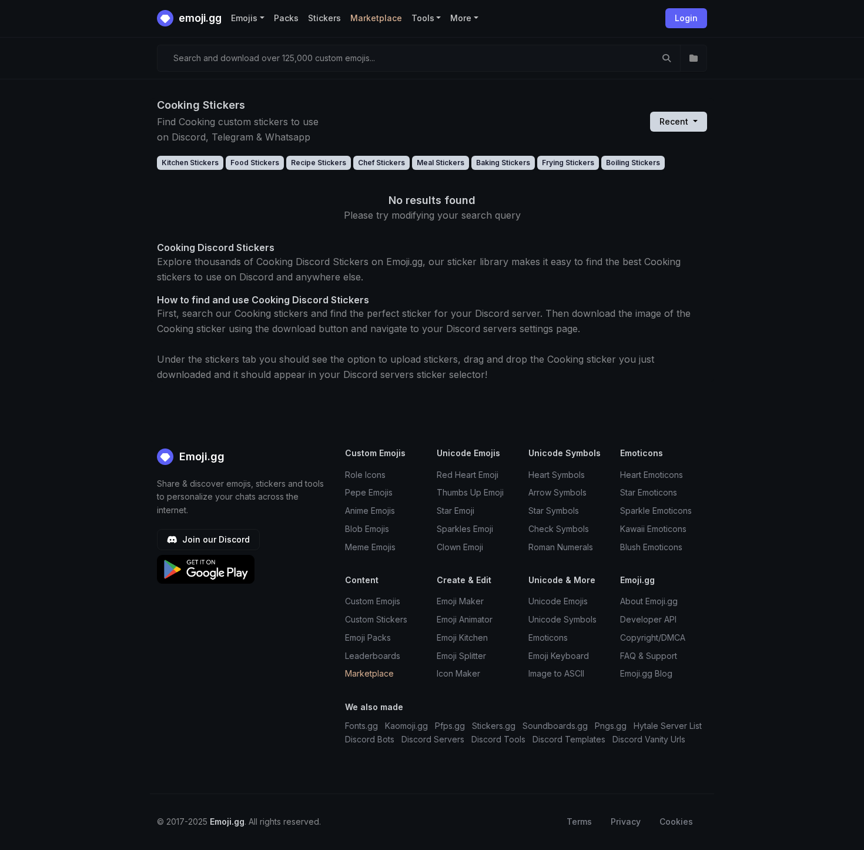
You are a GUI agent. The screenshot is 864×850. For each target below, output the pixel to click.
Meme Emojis (370, 547)
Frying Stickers (568, 162)
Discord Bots (369, 739)
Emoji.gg (200, 456)
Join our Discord (215, 539)
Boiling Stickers (633, 162)
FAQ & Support (648, 656)
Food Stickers (254, 162)
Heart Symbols (556, 475)
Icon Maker (458, 673)
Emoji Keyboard (558, 656)
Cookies (676, 821)
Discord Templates (569, 739)
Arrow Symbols (557, 492)
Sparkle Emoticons (656, 511)
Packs (286, 18)
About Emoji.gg (649, 601)
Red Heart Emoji (467, 475)
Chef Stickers (381, 162)
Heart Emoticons (651, 475)
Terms (579, 821)
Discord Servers (432, 739)
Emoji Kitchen (462, 637)
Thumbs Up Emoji (470, 492)
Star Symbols (553, 511)
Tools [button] (422, 18)
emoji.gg (199, 18)
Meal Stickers (440, 162)
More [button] (460, 18)
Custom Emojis (372, 601)
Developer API (648, 619)
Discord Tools (498, 739)
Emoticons (548, 637)
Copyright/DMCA (652, 637)
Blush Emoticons (651, 547)
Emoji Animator (465, 619)
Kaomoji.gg (406, 726)
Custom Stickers (376, 619)
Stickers (324, 18)
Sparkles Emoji (465, 529)
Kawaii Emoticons (653, 529)
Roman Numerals (560, 547)
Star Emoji (455, 511)
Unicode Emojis (558, 601)
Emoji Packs (368, 637)
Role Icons (365, 475)
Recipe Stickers (318, 162)
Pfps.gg (450, 726)
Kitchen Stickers (190, 162)
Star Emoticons (648, 492)
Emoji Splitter (461, 656)
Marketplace (376, 18)
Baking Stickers (503, 162)
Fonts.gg (361, 726)
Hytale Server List (668, 726)
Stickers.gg (493, 726)
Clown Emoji (460, 547)
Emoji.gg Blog (646, 673)
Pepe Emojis (369, 492)
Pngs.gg (611, 726)
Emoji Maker (460, 601)
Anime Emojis (370, 511)
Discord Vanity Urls (648, 739)
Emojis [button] (244, 18)
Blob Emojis (367, 529)
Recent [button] (675, 121)
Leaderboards (372, 656)
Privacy (626, 821)
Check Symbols (558, 529)
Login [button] (686, 18)
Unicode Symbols (562, 619)
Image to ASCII (556, 673)
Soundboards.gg (555, 726)
